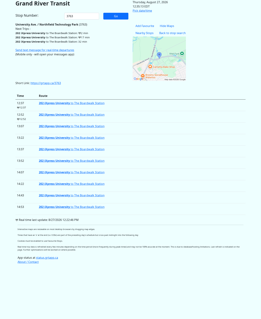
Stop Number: (26, 15)
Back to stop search (172, 33)
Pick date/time (142, 11)
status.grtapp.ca (47, 258)
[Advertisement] (122, 293)
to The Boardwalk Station (72, 103)
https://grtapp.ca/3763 (46, 83)
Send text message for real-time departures (44, 50)
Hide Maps (167, 26)
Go (116, 16)
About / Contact (28, 262)
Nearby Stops (144, 33)
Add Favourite (144, 26)
